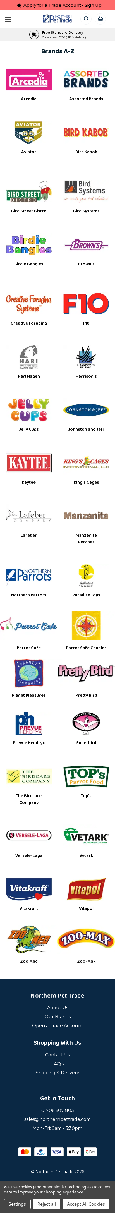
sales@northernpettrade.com (57, 1119)
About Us (57, 1007)
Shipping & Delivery (57, 1072)
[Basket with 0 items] (100, 18)
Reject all (46, 1204)
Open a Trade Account (57, 1025)
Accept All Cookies (86, 1204)
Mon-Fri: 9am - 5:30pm (57, 1128)
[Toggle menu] (9, 19)
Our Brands (58, 1016)
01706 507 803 (57, 1110)
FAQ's (57, 1063)
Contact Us (57, 1055)
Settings (17, 1204)
